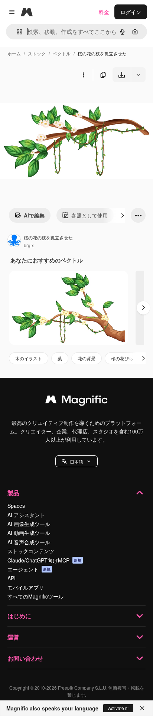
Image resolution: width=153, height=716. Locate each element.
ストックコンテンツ (30, 551)
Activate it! (118, 708)
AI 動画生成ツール (28, 532)
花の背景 (86, 358)
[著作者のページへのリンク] (14, 241)
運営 (13, 637)
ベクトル (62, 53)
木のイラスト (28, 358)
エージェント (29, 569)
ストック (37, 53)
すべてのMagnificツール (35, 596)
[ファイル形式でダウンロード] (138, 74)
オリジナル (51, 99)
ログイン (130, 12)
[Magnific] (76, 401)
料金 (104, 12)
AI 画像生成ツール (28, 524)
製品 (13, 492)
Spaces (16, 505)
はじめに (19, 616)
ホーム (14, 53)
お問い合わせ (25, 658)
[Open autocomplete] (16, 32)
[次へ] (122, 215)
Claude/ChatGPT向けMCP (44, 560)
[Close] (142, 708)
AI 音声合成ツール (28, 542)
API (11, 578)
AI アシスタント (26, 515)
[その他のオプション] (83, 74)
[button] (76, 461)
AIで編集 (34, 215)
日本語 (76, 461)
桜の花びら (122, 358)
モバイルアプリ (25, 587)
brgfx (29, 245)
